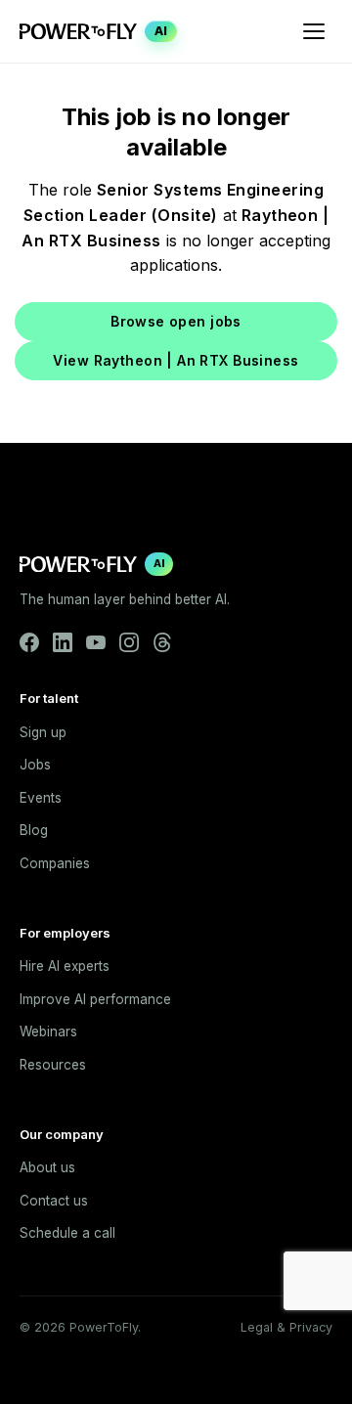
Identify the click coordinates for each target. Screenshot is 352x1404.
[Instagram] (129, 642)
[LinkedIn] (62, 642)
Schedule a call (67, 1233)
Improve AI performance (95, 999)
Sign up (43, 732)
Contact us (54, 1200)
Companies (55, 863)
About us (47, 1167)
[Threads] (162, 642)
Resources (53, 1065)
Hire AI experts (65, 966)
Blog (34, 830)
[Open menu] (313, 31)
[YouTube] (96, 642)
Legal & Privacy (286, 1327)
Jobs (35, 764)
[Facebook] (29, 642)
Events (41, 798)
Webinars (48, 1031)
